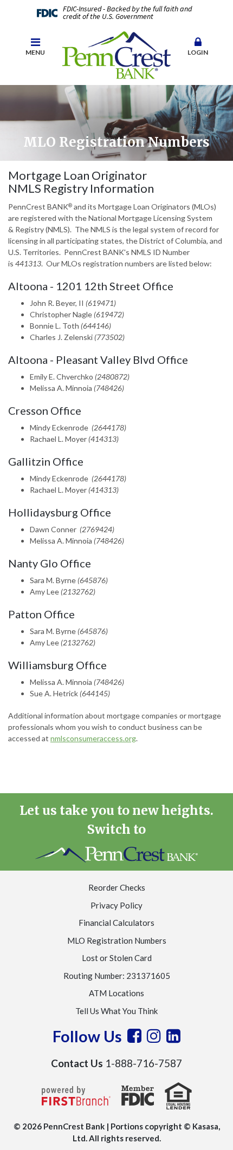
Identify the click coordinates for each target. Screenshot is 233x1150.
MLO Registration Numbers (116, 940)
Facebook (134, 1036)
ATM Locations (116, 993)
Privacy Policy (116, 905)
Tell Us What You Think (116, 1011)
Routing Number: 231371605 (116, 976)
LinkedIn (173, 1036)
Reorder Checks (116, 887)
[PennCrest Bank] (116, 54)
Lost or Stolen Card (117, 958)
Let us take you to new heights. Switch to (116, 819)
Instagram (154, 1036)
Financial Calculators (116, 922)
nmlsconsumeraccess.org (93, 738)
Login (197, 52)
